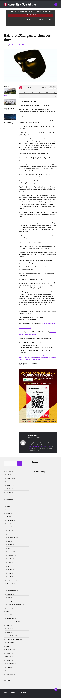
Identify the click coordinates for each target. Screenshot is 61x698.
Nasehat (9, 481)
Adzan (9, 527)
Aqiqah (10, 530)
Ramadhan (9, 608)
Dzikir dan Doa (11, 537)
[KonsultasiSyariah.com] (30, 4)
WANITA (7, 660)
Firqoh (8, 632)
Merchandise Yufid (10, 635)
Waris (9, 573)
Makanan (10, 551)
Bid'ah (8, 628)
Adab (8, 474)
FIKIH (7, 517)
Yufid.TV (29, 448)
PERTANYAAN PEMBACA (12, 639)
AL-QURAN (8, 488)
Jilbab (8, 667)
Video (8, 509)
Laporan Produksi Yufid (11, 622)
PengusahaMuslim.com (33, 446)
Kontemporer (10, 580)
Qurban (10, 566)
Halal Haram (10, 520)
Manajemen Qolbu (11, 478)
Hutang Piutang (12, 590)
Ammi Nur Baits (13, 45)
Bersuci (10, 534)
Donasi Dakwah (9, 499)
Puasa (9, 562)
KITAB (7, 611)
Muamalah (9, 583)
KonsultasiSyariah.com (45, 446)
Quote (7, 646)
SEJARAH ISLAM (9, 653)
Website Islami (9, 674)
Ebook (8, 506)
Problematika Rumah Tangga (15, 604)
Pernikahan (9, 594)
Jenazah (10, 544)
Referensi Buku (10, 618)
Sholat (9, 569)
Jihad (9, 548)
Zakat (9, 576)
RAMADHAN (8, 649)
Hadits (8, 614)
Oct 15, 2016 (22, 45)
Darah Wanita (10, 663)
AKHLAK (7, 471)
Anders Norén (13, 695)
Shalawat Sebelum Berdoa (27, 355)
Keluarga (10, 601)
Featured (7, 513)
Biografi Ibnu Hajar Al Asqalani (27, 357)
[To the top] (55, 689)
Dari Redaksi (10, 642)
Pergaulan (9, 485)
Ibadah (8, 523)
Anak (9, 597)
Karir (8, 670)
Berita (7, 496)
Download (8, 503)
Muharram (10, 555)
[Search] (19, 463)
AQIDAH (6, 32)
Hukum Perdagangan (13, 587)
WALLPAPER (8, 656)
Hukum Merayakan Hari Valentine (30, 359)
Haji (9, 541)
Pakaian (10, 559)
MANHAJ (7, 625)
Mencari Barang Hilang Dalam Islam (45, 355)
